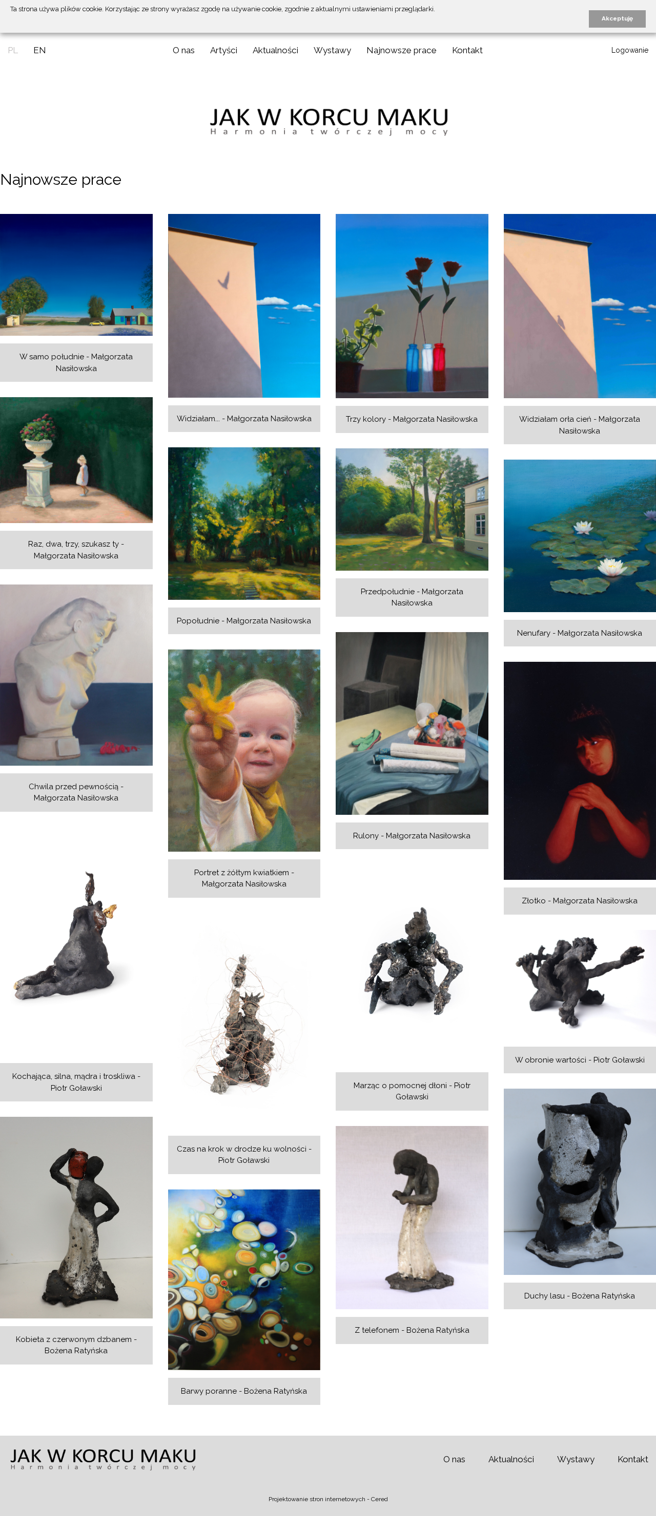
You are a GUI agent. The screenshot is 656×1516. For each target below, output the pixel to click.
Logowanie (629, 50)
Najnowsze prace (401, 50)
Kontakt (467, 50)
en (39, 50)
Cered (379, 1499)
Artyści (223, 50)
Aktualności (275, 50)
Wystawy (332, 50)
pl (13, 50)
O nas (184, 50)
